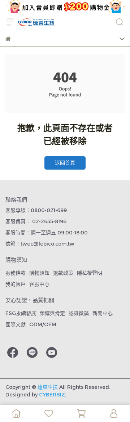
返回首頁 (65, 163)
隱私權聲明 (89, 273)
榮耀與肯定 (52, 313)
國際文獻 (15, 324)
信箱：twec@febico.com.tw (39, 244)
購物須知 (39, 273)
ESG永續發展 (20, 313)
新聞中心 (102, 313)
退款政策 (63, 273)
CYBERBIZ (52, 394)
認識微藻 (79, 313)
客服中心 (39, 284)
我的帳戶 (15, 284)
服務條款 (15, 273)
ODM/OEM (42, 324)
